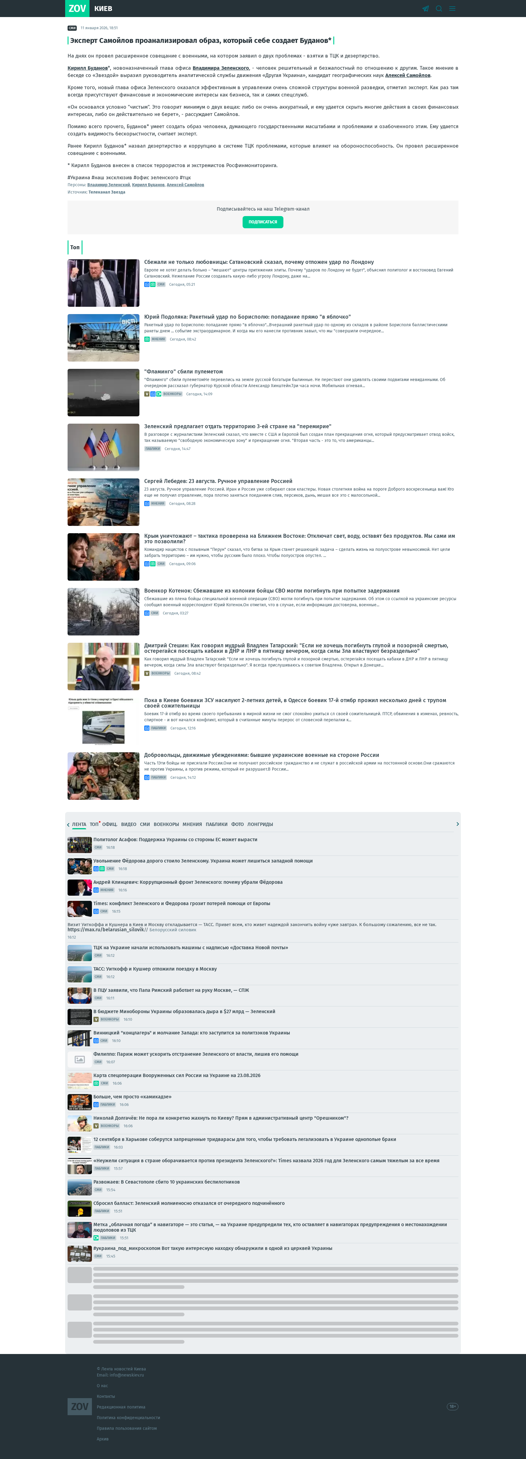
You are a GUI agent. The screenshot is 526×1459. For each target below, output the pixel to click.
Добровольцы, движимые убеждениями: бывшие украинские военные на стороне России (261, 755)
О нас (102, 1385)
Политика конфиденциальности (128, 1417)
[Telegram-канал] (425, 8)
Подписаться (263, 222)
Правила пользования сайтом (127, 1428)
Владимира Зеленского (221, 68)
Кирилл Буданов (88, 68)
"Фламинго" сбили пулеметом (183, 371)
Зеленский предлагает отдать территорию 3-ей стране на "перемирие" (237, 426)
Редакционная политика (121, 1407)
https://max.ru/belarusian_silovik (106, 929)
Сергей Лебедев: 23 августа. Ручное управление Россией (218, 481)
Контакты (106, 1396)
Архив (103, 1439)
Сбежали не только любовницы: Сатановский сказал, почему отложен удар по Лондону (259, 262)
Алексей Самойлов (407, 75)
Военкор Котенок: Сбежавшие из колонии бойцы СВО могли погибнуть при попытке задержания (272, 590)
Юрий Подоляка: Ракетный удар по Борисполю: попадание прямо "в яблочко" (247, 316)
